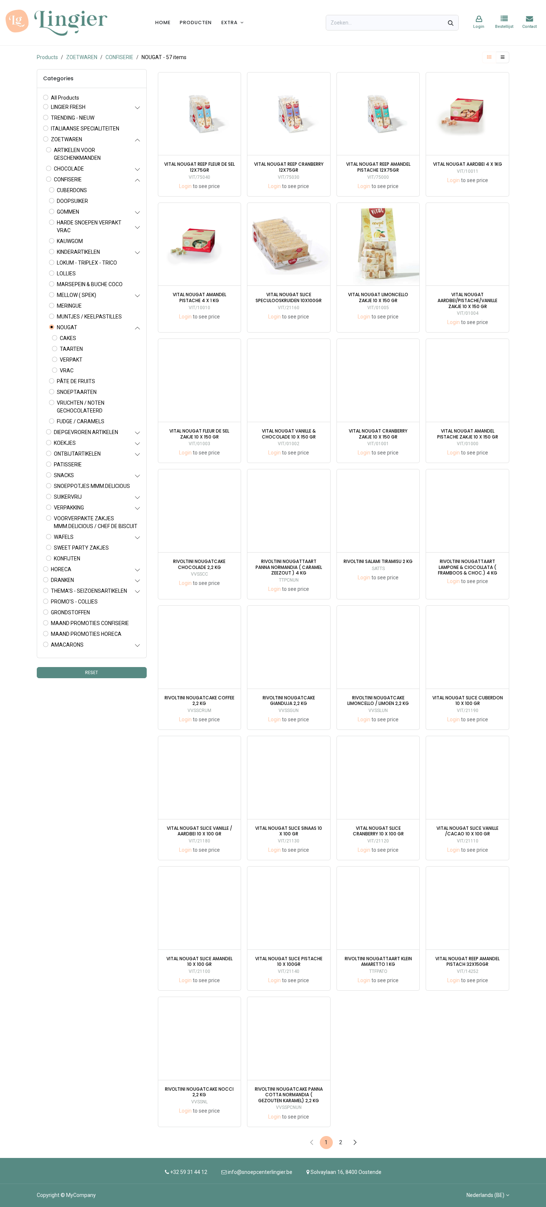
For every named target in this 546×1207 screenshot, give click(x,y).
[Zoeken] (450, 22)
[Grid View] (489, 57)
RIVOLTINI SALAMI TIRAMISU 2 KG (378, 561)
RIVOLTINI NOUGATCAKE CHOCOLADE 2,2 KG (199, 564)
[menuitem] (162, 22)
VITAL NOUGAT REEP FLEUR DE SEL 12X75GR (199, 167)
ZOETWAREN (81, 57)
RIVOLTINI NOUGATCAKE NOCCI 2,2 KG (199, 1092)
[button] (236, 101)
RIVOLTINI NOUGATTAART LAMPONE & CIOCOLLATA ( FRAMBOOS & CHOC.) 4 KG (467, 567)
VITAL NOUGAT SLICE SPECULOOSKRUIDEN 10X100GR (289, 297)
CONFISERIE (119, 57)
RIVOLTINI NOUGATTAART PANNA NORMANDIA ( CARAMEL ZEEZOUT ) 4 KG (289, 567)
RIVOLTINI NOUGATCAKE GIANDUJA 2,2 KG (289, 700)
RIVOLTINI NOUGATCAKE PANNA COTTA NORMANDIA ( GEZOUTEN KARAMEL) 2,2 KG (289, 1095)
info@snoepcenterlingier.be (260, 1172)
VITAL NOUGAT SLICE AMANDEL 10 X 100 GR (199, 961)
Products (47, 57)
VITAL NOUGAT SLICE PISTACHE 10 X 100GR (288, 961)
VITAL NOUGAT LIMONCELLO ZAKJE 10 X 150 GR (378, 297)
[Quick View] (236, 84)
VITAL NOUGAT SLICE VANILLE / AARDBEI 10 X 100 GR (199, 831)
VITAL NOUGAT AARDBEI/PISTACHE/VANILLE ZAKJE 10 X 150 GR (467, 300)
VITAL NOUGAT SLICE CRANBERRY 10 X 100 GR (378, 831)
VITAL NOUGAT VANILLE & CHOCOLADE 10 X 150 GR (289, 434)
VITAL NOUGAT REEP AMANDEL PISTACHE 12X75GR (378, 167)
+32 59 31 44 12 (188, 1172)
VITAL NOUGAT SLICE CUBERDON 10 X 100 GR (467, 700)
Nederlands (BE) (485, 1195)
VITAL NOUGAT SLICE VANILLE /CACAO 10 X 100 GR (467, 831)
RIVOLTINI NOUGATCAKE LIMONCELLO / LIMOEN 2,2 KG (378, 700)
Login (185, 186)
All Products (65, 98)
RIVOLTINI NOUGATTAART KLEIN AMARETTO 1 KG (378, 961)
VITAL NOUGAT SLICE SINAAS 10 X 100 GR (288, 831)
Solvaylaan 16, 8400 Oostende (346, 1172)
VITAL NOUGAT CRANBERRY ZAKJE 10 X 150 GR (378, 434)
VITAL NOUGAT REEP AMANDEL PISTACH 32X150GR (467, 961)
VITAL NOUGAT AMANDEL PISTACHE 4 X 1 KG (199, 297)
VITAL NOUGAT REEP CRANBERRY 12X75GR (289, 167)
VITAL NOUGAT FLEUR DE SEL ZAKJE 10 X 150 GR (199, 434)
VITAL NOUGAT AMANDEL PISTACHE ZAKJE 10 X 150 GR (467, 434)
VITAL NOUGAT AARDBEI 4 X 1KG (467, 164)
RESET (91, 672)
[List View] (502, 57)
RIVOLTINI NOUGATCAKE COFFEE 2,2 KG (199, 700)
